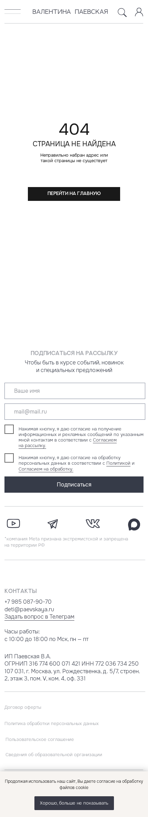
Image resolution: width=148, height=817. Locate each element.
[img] (12, 11)
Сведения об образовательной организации (54, 755)
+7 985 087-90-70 (28, 601)
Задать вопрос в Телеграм (39, 616)
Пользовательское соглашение (40, 739)
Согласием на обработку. (46, 469)
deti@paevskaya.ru (29, 609)
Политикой (118, 463)
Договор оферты (22, 707)
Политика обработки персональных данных (51, 723)
